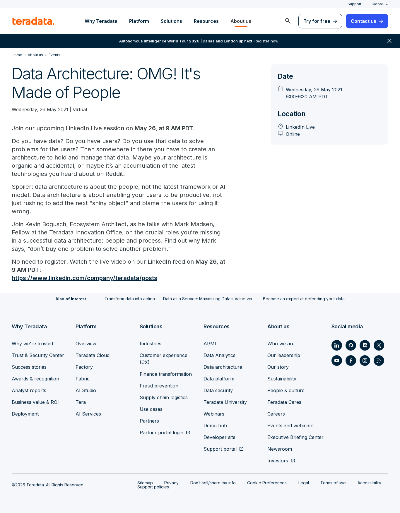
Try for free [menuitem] (316, 21)
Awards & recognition (35, 379)
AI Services (88, 414)
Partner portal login (161, 432)
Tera (81, 402)
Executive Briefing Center (295, 437)
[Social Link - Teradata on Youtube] (336, 360)
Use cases (151, 409)
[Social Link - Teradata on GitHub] (351, 345)
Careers (276, 414)
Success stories (29, 367)
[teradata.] (33, 21)
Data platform (219, 379)
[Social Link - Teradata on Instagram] (365, 360)
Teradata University (225, 402)
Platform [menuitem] (139, 21)
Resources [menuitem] (206, 21)
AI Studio (86, 390)
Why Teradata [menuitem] (101, 21)
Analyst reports (29, 390)
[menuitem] (288, 21)
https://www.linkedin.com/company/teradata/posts (84, 278)
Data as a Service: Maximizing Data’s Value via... (209, 298)
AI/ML (210, 343)
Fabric (83, 379)
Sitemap (145, 482)
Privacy (171, 482)
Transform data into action (130, 298)
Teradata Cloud (93, 355)
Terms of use (333, 482)
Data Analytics (219, 355)
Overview (86, 343)
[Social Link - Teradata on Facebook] (351, 360)
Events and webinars (290, 425)
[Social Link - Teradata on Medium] (365, 345)
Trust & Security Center (38, 355)
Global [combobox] (377, 4)
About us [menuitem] (240, 21)
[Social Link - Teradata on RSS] (379, 360)
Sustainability (281, 379)
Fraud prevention (159, 386)
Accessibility (369, 482)
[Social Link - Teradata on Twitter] (379, 345)
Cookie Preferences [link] (267, 482)
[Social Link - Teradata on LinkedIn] (336, 345)
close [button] (389, 40)
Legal (303, 482)
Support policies (153, 486)
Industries (150, 343)
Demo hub (215, 425)
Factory (84, 367)
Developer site (219, 437)
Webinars (214, 414)
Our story (278, 367)
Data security (218, 390)
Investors (277, 461)
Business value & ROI (35, 402)
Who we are (281, 343)
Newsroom (279, 449)
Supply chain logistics (164, 397)
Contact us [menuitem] (363, 21)
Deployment (25, 414)
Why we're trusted (32, 343)
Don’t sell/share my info (213, 482)
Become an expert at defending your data (304, 298)
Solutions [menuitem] (171, 21)
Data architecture (223, 367)
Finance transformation (166, 374)
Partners (149, 421)
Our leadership (283, 355)
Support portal (220, 449)
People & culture (286, 390)
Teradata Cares (284, 402)
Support (354, 4)
